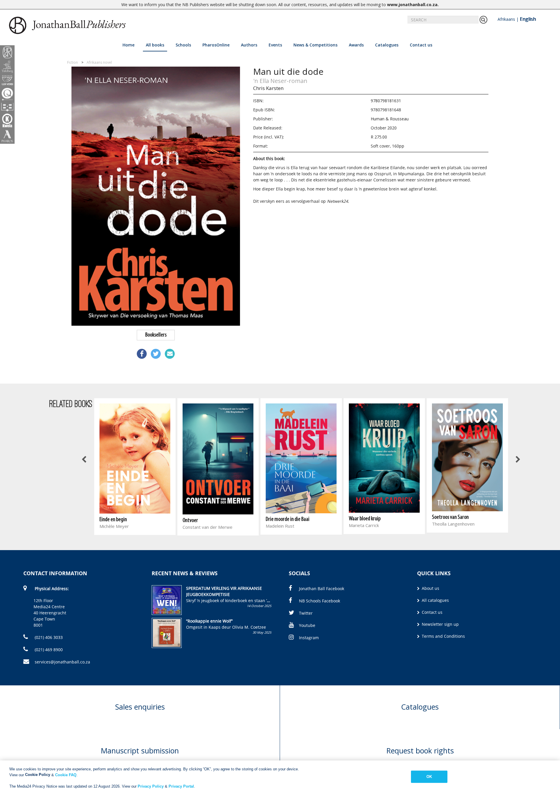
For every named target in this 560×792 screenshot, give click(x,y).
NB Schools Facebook (319, 601)
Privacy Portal (181, 786)
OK (429, 776)
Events (275, 45)
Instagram (309, 637)
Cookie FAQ (65, 774)
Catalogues (386, 45)
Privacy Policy (151, 786)
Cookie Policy (37, 774)
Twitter (306, 613)
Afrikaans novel (99, 62)
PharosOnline (216, 45)
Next (518, 459)
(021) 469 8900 (48, 649)
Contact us (421, 45)
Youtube (307, 625)
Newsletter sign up (440, 624)
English (528, 19)
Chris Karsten (268, 88)
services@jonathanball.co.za (62, 662)
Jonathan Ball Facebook (321, 588)
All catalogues (435, 600)
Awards (356, 45)
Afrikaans (506, 19)
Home (128, 45)
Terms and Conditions (443, 636)
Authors (249, 45)
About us (430, 588)
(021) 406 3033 (48, 637)
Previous (84, 459)
